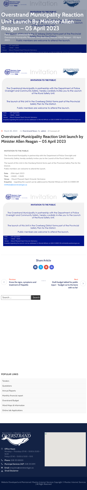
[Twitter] (41, 267)
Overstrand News (24, 34)
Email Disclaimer (11, 471)
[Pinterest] (46, 267)
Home (7, 34)
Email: (19, 468)
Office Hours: (10, 449)
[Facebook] (35, 267)
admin (43, 131)
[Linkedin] (51, 267)
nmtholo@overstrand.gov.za (15, 185)
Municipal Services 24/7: (20, 464)
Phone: (14, 460)
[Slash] (43, 281)
